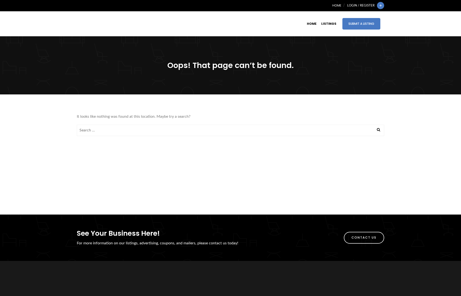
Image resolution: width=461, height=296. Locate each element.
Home (336, 5)
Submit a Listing (361, 24)
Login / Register (361, 5)
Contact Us (364, 237)
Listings (328, 24)
